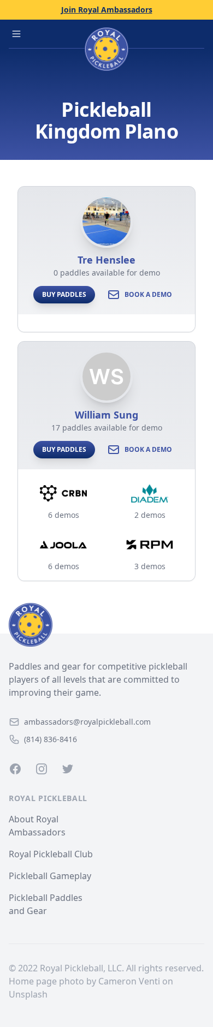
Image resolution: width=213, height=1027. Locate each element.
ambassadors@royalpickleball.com (87, 721)
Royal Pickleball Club (51, 854)
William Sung (106, 414)
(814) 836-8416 (50, 739)
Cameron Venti (129, 981)
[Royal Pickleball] (106, 625)
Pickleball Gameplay (50, 876)
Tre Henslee (106, 259)
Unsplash (28, 994)
